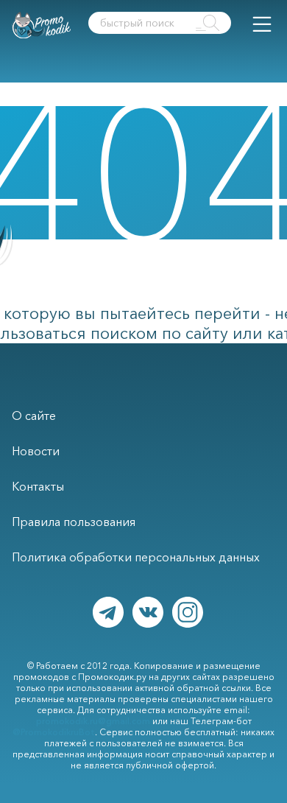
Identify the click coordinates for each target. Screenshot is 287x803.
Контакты (38, 486)
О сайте (34, 415)
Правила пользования (73, 521)
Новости (36, 450)
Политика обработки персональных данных (136, 557)
